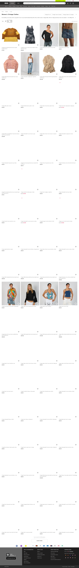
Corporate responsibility (41, 554)
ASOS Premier (26, 556)
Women (6, 11)
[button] (65, 555)
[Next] (76, 14)
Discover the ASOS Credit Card (56, 559)
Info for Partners (53, 557)
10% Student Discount (27, 557)
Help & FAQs (69, 0)
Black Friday (52, 556)
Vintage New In (48, 14)
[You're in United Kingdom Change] (73, 1)
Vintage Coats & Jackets (57, 14)
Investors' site (39, 556)
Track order (25, 553)
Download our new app (60, 0)
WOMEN (12, 3)
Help (24, 551)
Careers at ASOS (40, 553)
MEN (18, 3)
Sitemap (25, 559)
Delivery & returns (26, 554)
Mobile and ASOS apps (54, 551)
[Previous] (43, 14)
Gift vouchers (53, 553)
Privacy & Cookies (64, 566)
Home (3, 11)
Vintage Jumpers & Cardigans (68, 14)
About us (38, 551)
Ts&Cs (69, 566)
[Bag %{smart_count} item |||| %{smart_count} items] (73, 3)
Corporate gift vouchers (54, 554)
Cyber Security (39, 557)
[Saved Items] (70, 3)
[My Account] (67, 3)
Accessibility (72, 566)
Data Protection (26, 561)
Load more (39, 540)
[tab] (6, 6)
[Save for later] (18, 45)
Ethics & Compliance (27, 562)
